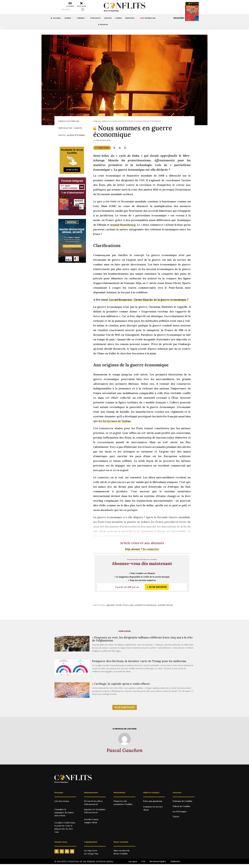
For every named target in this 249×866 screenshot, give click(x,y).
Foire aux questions (152, 801)
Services (129, 18)
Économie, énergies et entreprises (147, 121)
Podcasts (95, 18)
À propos (103, 24)
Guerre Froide (165, 605)
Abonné (110, 605)
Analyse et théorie (125, 121)
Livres (118, 18)
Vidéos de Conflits (181, 806)
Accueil (57, 18)
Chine (119, 605)
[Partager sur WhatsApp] (125, 148)
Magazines (179, 18)
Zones (68, 18)
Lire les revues (61, 801)
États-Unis (128, 605)
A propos (132, 861)
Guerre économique (146, 605)
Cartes (108, 18)
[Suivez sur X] (62, 851)
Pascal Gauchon (103, 140)
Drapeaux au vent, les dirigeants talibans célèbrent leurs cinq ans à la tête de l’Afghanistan (142, 639)
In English (147, 18)
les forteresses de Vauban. (115, 421)
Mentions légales (158, 861)
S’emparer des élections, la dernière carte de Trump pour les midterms (139, 661)
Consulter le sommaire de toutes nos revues (64, 812)
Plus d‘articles (125, 707)
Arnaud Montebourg (123, 224)
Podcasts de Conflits (182, 801)
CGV (143, 861)
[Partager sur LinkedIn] (120, 148)
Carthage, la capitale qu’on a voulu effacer (121, 683)
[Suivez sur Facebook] (56, 851)
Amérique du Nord (109, 121)
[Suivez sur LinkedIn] (67, 851)
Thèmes (80, 18)
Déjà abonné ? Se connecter (142, 549)
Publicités (175, 861)
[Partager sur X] (114, 148)
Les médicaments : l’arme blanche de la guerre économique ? (148, 299)
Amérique (97, 121)
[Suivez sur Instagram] (72, 851)
